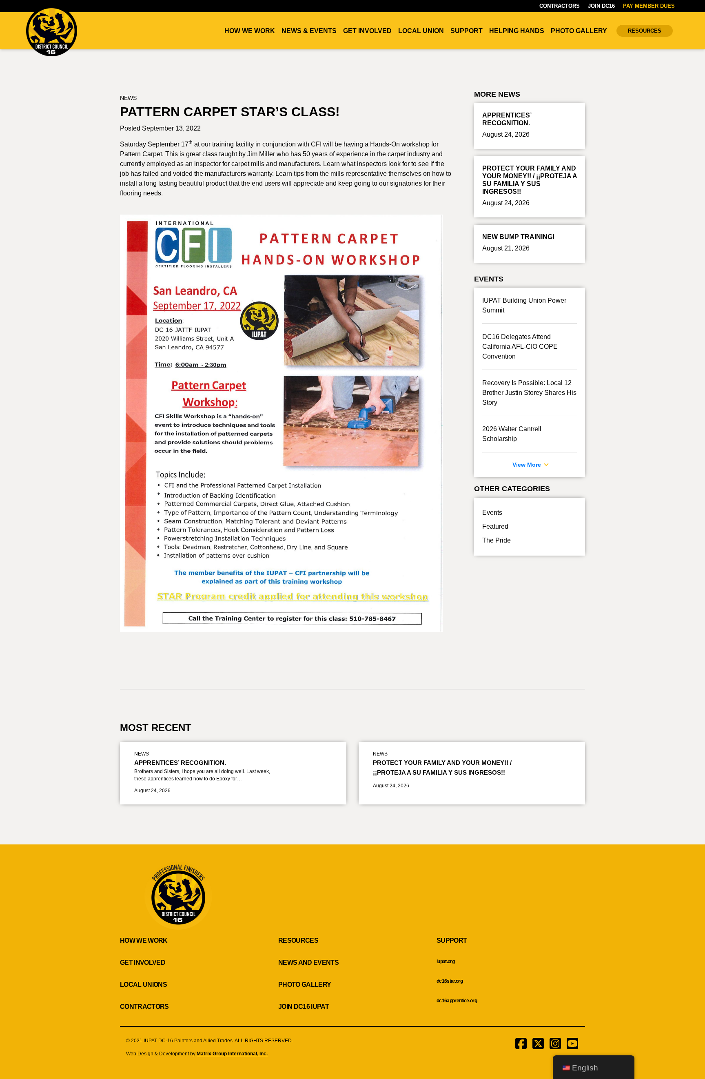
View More (527, 464)
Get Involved (367, 30)
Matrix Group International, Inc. (232, 1054)
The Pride (496, 540)
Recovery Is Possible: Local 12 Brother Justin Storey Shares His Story (529, 392)
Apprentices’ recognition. (180, 762)
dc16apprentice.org (457, 1001)
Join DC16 (601, 6)
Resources (644, 31)
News (128, 98)
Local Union (421, 30)
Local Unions (143, 984)
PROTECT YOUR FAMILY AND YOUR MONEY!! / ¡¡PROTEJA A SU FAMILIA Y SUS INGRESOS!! (442, 767)
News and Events (308, 962)
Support (466, 30)
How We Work (249, 30)
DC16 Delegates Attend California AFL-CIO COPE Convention (520, 346)
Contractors (559, 6)
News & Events (309, 30)
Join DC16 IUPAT (303, 1006)
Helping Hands (516, 30)
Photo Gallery (579, 30)
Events (492, 512)
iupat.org (445, 961)
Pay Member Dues (649, 6)
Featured (495, 526)
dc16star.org (450, 981)
